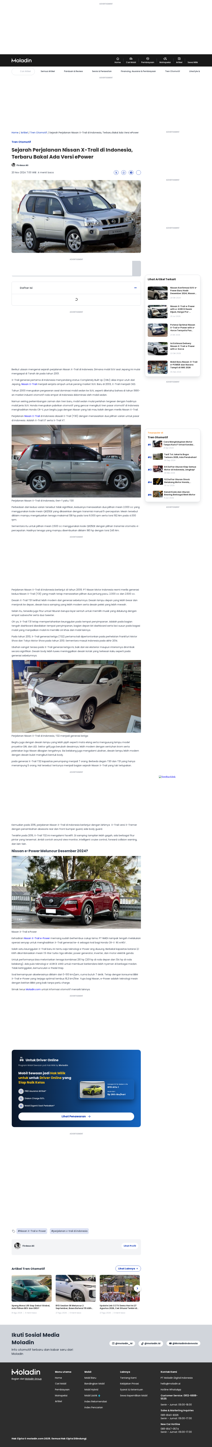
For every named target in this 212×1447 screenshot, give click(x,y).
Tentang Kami (128, 1377)
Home (15, 132)
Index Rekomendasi (95, 1401)
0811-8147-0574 (170, 1428)
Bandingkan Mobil (94, 1383)
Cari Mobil (60, 1383)
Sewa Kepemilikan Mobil (133, 1395)
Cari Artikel (25, 71)
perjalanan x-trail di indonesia (70, 1231)
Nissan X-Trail (29, 384)
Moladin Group (33, 1378)
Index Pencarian (93, 1407)
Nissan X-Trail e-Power (37, 938)
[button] (116, 172)
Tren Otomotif (172, 71)
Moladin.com (33, 989)
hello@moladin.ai (170, 1383)
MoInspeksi (61, 1395)
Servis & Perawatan (102, 71)
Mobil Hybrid (91, 1389)
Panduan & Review (73, 71)
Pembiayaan (62, 1389)
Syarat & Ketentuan (131, 1389)
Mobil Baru (90, 1377)
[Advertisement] (106, 28)
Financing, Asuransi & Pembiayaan (138, 71)
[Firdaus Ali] (18, 1246)
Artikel (24, 132)
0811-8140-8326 (170, 1415)
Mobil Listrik (90, 1395)
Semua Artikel (48, 71)
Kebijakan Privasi (129, 1383)
